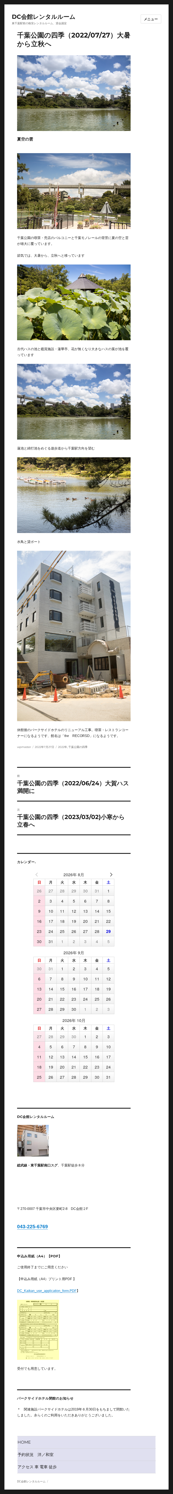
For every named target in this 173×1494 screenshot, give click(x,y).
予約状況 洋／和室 (36, 1454)
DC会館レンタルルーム (44, 16)
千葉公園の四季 (78, 747)
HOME (24, 1442)
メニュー (151, 19)
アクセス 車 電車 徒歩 (37, 1466)
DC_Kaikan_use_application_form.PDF (47, 1291)
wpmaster (24, 747)
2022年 (62, 747)
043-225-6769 (32, 1226)
